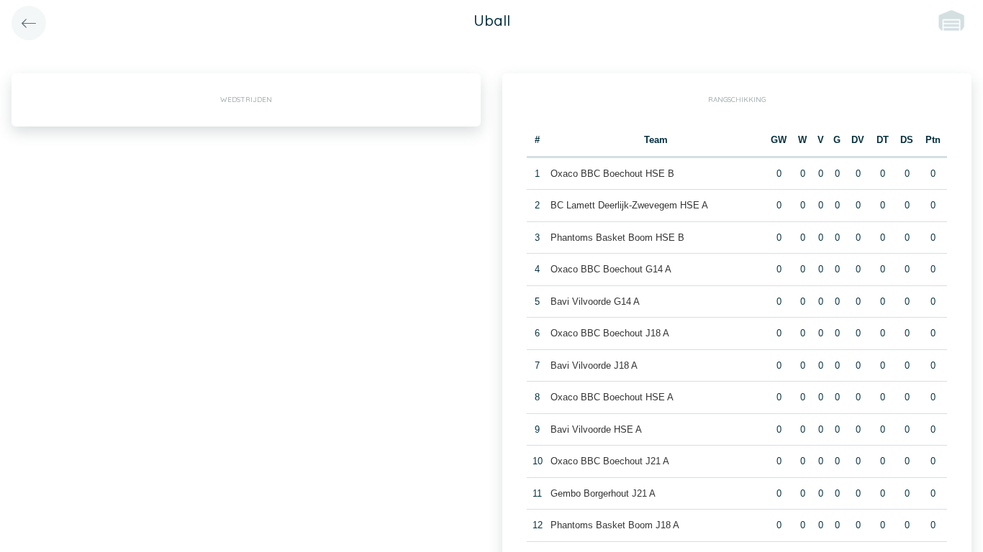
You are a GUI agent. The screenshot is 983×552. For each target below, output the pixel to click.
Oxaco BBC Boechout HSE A (612, 397)
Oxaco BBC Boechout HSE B (612, 173)
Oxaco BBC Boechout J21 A (610, 461)
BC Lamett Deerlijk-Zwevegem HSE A (629, 205)
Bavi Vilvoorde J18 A (594, 365)
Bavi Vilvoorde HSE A (596, 429)
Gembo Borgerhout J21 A (603, 493)
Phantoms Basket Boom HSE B (617, 237)
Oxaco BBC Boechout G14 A (611, 269)
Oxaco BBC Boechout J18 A (610, 333)
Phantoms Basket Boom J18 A (615, 525)
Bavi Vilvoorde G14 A (595, 301)
